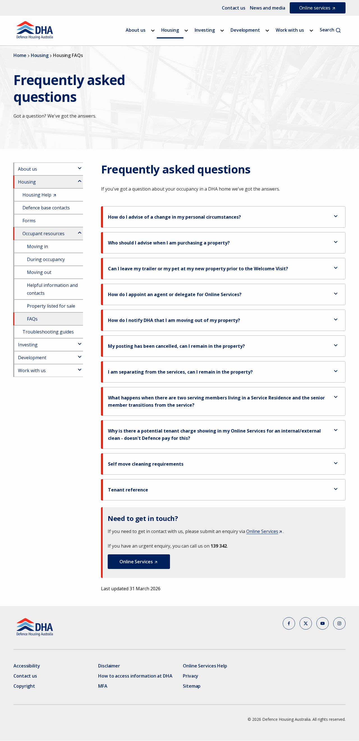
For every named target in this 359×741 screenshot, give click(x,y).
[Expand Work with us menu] (311, 30)
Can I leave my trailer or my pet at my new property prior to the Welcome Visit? (198, 269)
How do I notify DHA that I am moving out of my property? (174, 320)
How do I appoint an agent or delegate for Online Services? (174, 294)
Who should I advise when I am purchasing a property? (169, 243)
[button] (139, 561)
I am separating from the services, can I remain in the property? (180, 372)
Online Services (264, 531)
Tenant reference (128, 490)
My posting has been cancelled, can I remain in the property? (176, 346)
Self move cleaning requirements (145, 464)
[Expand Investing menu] (222, 30)
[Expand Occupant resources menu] (79, 230)
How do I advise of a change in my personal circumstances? (174, 217)
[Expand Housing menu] (186, 30)
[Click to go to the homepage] (34, 30)
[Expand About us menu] (153, 30)
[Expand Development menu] (267, 30)
